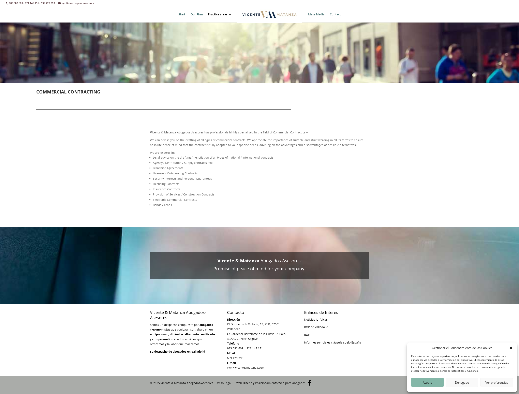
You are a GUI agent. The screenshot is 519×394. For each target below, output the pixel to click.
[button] (511, 348)
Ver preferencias (496, 382)
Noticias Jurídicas (316, 319)
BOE (307, 335)
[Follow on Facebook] (309, 383)
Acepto (427, 382)
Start (181, 14)
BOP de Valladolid (316, 327)
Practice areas (217, 14)
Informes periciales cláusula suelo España (332, 342)
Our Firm (197, 14)
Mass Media (316, 14)
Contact (335, 14)
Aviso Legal (224, 383)
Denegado (462, 382)
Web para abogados (292, 383)
